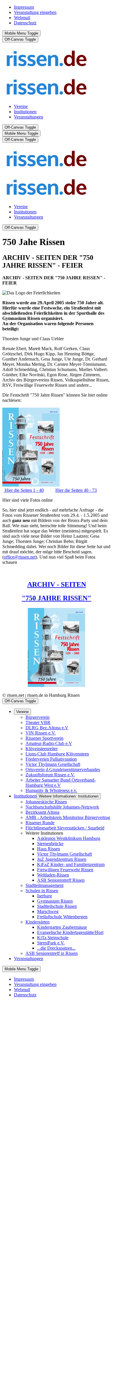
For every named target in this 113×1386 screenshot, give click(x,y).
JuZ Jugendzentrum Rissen (61, 859)
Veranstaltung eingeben (35, 12)
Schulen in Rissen (41, 890)
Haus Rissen (48, 848)
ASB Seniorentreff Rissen (61, 880)
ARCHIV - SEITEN (56, 584)
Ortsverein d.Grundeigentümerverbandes (62, 769)
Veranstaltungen (28, 958)
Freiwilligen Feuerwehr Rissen (65, 869)
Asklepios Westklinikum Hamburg (68, 838)
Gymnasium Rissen (55, 901)
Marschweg (48, 911)
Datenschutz (25, 22)
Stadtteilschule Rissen (57, 906)
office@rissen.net (20, 557)
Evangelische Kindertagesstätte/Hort (70, 932)
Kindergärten (37, 921)
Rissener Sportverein (44, 738)
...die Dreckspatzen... (56, 948)
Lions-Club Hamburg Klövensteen (57, 753)
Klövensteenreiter (41, 748)
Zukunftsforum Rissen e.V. (50, 774)
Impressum (24, 7)
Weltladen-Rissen (53, 874)
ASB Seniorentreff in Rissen (51, 953)
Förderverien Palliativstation (51, 759)
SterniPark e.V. (51, 942)
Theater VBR (37, 722)
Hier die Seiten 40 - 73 (76, 490)
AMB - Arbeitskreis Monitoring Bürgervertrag (67, 817)
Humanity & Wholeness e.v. (51, 790)
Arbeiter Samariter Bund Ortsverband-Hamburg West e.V (60, 782)
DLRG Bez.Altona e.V (46, 727)
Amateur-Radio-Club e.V (48, 743)
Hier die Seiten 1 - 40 (23, 490)
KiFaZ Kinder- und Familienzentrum (71, 864)
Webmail (22, 17)
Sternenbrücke (50, 843)
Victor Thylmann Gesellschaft (52, 764)
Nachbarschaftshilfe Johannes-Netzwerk (62, 806)
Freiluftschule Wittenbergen (62, 916)
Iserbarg (44, 895)
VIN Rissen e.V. (40, 732)
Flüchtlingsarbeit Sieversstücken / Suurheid (64, 827)
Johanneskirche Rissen (46, 801)
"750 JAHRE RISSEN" (56, 598)
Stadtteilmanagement (44, 885)
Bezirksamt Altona (42, 812)
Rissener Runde (39, 822)
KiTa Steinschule (52, 937)
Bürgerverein (37, 717)
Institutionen (25, 795)
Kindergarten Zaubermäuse (62, 927)
